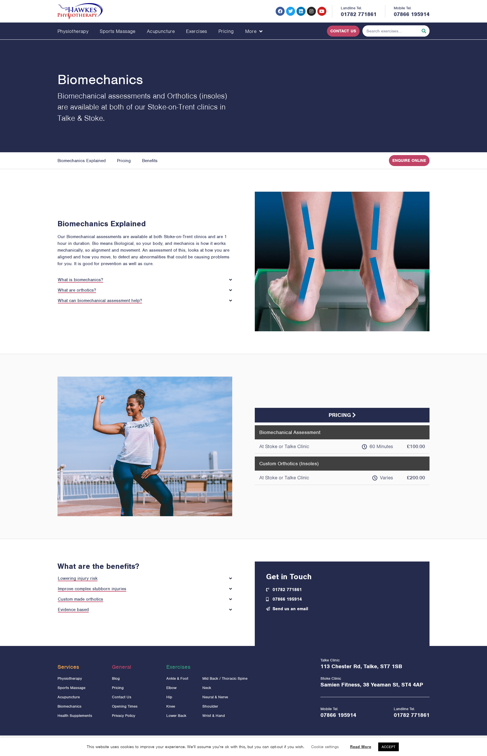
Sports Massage (118, 31)
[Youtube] (321, 11)
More (251, 31)
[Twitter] (290, 11)
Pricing (226, 31)
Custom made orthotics (80, 599)
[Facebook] (280, 11)
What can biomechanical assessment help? (100, 300)
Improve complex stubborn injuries (92, 589)
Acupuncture (161, 31)
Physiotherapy (72, 31)
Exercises (196, 31)
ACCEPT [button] (388, 746)
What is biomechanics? (80, 280)
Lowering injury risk (78, 578)
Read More (360, 746)
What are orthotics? (77, 290)
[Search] (424, 31)
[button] (145, 277)
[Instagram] (311, 11)
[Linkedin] (301, 11)
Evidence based (73, 609)
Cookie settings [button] (325, 746)
